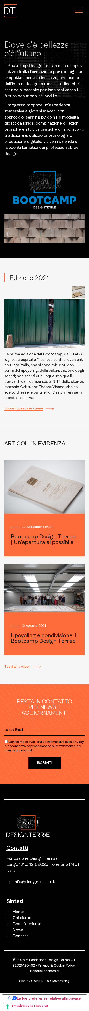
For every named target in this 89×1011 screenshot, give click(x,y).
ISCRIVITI (44, 763)
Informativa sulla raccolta (26, 1005)
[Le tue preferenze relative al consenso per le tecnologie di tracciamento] (7, 1007)
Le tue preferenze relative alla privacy (49, 998)
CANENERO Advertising (50, 981)
